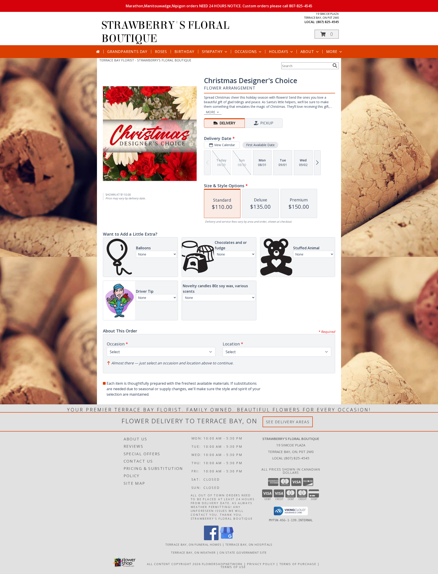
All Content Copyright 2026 (174, 564)
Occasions (246, 51)
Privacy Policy (261, 564)
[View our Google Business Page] (226, 539)
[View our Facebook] (211, 539)
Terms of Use (233, 567)
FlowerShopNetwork (222, 564)
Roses (161, 51)
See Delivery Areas (288, 421)
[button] (327, 34)
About (307, 51)
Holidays (278, 51)
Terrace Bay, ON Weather (193, 552)
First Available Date (260, 145)
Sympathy (212, 51)
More (331, 51)
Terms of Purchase (297, 564)
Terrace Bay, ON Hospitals (249, 544)
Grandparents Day (127, 51)
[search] (335, 65)
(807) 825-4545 (327, 22)
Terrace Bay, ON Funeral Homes (193, 544)
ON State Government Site (243, 552)
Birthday (184, 51)
